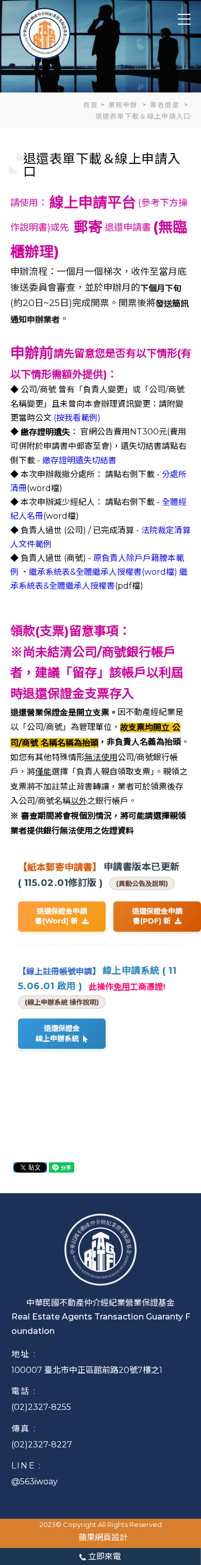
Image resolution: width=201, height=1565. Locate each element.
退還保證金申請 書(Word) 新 (61, 916)
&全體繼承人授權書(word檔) (123, 572)
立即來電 (103, 1556)
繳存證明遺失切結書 (79, 460)
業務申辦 (124, 105)
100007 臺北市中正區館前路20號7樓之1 (86, 1370)
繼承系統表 (49, 572)
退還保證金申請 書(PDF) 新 (157, 916)
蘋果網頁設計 (103, 1537)
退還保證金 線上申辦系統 (59, 1033)
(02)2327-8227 (41, 1444)
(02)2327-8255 (41, 1407)
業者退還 (166, 105)
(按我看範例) (77, 418)
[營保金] (45, 32)
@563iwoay (34, 1481)
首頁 (90, 105)
